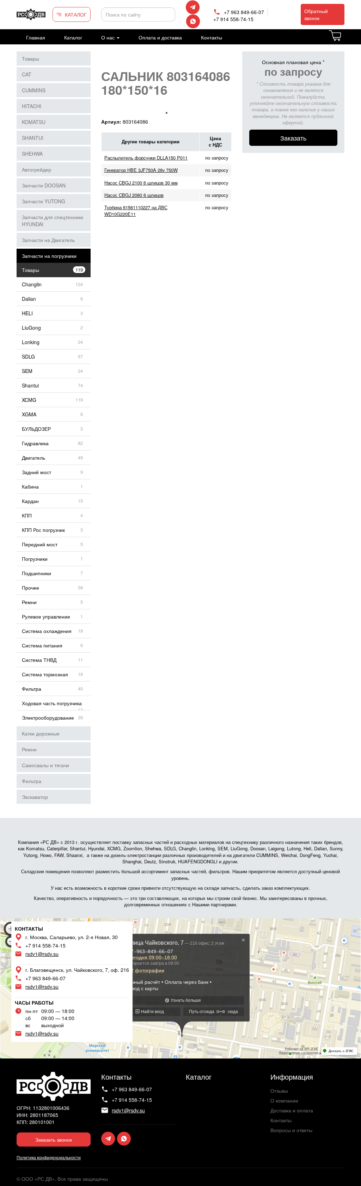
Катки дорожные (41, 733)
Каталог (73, 37)
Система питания (42, 645)
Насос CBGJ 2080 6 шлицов (134, 195)
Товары (30, 58)
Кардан (30, 500)
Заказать (293, 137)
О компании (284, 1100)
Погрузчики (35, 558)
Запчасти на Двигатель (48, 239)
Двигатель (33, 457)
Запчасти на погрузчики (49, 255)
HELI (27, 313)
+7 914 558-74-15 (233, 19)
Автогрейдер (36, 169)
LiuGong (31, 327)
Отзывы (279, 1090)
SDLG (28, 356)
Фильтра (31, 688)
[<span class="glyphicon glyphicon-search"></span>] (169, 14)
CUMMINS (33, 90)
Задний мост (36, 472)
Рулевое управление (46, 616)
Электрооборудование (48, 717)
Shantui (30, 385)
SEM (27, 370)
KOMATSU (33, 121)
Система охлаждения (47, 630)
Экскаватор (35, 796)
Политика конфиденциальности (49, 1157)
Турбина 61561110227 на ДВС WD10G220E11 (135, 210)
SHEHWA (32, 153)
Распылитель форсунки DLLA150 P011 (146, 157)
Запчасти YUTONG (43, 201)
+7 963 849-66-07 (244, 11)
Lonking (30, 342)
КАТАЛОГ (76, 14)
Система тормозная (45, 674)
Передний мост (39, 544)
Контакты (211, 37)
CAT (26, 74)
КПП (27, 515)
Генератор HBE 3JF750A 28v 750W (141, 170)
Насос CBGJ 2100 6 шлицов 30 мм (141, 182)
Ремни (29, 602)
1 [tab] (166, 112)
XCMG (29, 399)
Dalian (29, 298)
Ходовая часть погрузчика (52, 703)
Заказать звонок (53, 1139)
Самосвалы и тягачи (45, 765)
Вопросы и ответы (291, 1130)
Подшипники (36, 573)
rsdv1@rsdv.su (42, 953)
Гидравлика (35, 443)
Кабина (30, 486)
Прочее (30, 587)
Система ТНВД (39, 659)
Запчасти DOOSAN (44, 185)
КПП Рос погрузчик (43, 529)
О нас (108, 37)
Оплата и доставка (160, 37)
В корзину (344, 40)
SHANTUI (32, 137)
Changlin (32, 284)
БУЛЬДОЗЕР (36, 428)
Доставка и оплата (291, 1110)
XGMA (29, 414)
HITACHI (31, 106)
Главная (35, 37)
